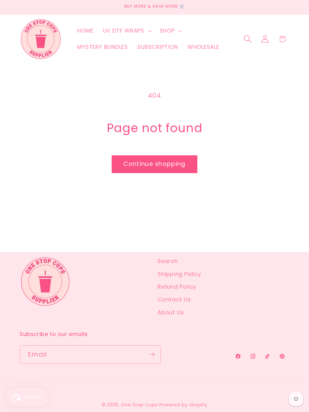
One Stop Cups (139, 405)
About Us (171, 312)
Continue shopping (154, 164)
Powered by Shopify (183, 405)
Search (168, 261)
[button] (126, 31)
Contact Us (174, 299)
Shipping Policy (179, 274)
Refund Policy (177, 286)
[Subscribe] (152, 354)
